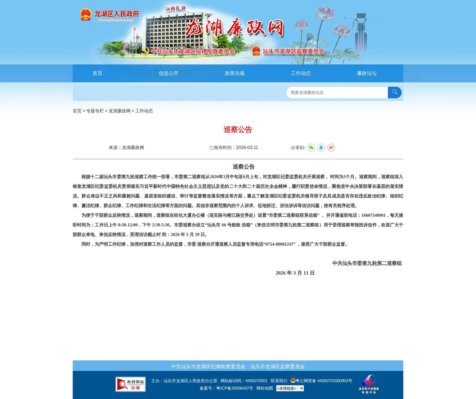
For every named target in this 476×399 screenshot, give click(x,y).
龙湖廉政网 (120, 110)
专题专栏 (95, 110)
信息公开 (168, 73)
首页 (97, 73)
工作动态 (301, 73)
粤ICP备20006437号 (234, 388)
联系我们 (279, 380)
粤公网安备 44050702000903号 (324, 380)
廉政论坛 (367, 73)
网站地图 (264, 388)
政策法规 (235, 73)
